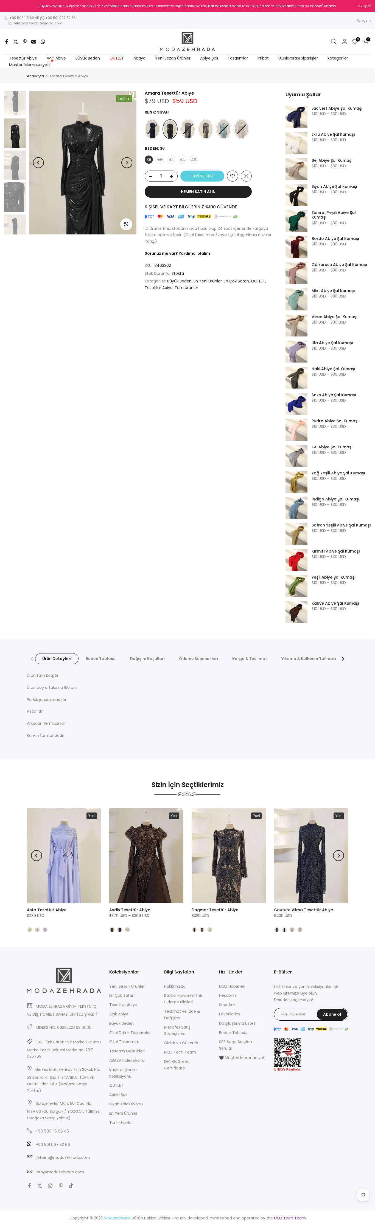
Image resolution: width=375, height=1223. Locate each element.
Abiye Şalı (209, 58)
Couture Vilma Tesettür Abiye (303, 910)
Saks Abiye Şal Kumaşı (334, 395)
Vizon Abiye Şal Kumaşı (334, 317)
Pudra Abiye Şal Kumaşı (335, 421)
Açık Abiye (56, 58)
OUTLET (117, 58)
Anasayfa (35, 76)
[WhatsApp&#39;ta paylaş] (42, 41)
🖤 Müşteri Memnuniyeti (242, 1057)
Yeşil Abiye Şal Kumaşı (334, 577)
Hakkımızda (175, 986)
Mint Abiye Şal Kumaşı (333, 290)
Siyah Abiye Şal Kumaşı (334, 186)
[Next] (126, 162)
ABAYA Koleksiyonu (127, 1060)
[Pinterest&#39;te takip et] (60, 1185)
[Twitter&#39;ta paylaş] (15, 41)
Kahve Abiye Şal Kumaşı (335, 603)
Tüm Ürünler (186, 287)
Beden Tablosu (101, 658)
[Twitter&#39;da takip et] (39, 1185)
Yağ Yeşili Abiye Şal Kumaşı (338, 473)
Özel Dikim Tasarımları (130, 1032)
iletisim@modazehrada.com (37, 23)
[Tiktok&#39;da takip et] (71, 1185)
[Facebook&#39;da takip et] (29, 1185)
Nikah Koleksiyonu (126, 1104)
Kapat (12, 6)
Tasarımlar (238, 58)
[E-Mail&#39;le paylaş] (33, 41)
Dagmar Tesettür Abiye (215, 910)
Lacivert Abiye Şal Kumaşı (337, 108)
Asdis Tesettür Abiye (129, 910)
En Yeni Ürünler (208, 281)
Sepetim (227, 1004)
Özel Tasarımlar (124, 1041)
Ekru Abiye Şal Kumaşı (333, 134)
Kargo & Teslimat (249, 658)
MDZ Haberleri (232, 986)
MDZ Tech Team (180, 1052)
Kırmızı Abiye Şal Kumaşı (336, 551)
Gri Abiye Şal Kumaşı (332, 447)
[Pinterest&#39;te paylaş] (24, 41)
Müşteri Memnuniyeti (31, 64)
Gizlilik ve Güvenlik (181, 1043)
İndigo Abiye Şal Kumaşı (335, 499)
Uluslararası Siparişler (298, 58)
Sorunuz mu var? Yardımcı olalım (177, 253)
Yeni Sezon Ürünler (173, 58)
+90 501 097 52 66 (60, 17)
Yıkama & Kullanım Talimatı (308, 658)
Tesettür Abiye (23, 58)
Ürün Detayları (56, 658)
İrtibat (263, 58)
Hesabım (227, 995)
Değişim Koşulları (147, 658)
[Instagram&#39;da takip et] (50, 1185)
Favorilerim (229, 1014)
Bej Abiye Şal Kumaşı (332, 160)
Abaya (139, 58)
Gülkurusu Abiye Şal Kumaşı (339, 264)
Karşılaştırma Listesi (237, 1023)
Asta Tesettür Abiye (46, 910)
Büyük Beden (87, 58)
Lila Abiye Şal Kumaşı (332, 343)
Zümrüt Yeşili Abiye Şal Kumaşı (334, 215)
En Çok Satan (236, 281)
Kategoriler (338, 58)
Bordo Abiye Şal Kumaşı (335, 238)
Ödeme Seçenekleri (198, 658)
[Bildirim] (187, 6)
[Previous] (38, 162)
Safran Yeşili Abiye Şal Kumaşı (341, 525)
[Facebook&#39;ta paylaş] (6, 41)
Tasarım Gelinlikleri (127, 1051)
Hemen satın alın (198, 191)
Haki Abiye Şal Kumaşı (333, 369)
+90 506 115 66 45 (24, 17)
